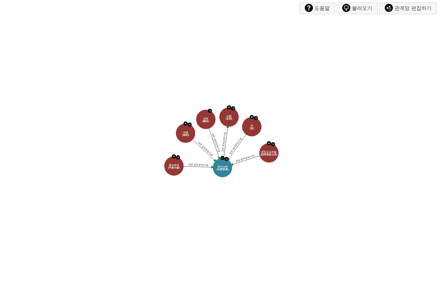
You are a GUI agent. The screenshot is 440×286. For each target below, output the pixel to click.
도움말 (322, 8)
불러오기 (362, 8)
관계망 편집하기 (413, 8)
